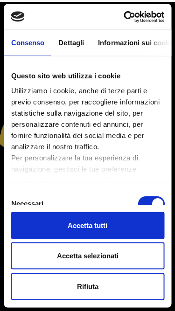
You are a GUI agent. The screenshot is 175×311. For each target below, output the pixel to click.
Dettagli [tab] (71, 43)
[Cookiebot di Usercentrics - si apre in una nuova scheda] (124, 17)
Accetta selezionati (88, 256)
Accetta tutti (87, 225)
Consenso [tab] (27, 43)
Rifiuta (87, 286)
